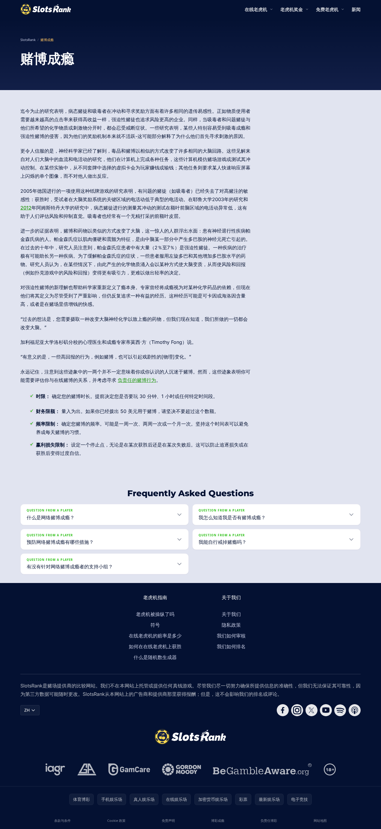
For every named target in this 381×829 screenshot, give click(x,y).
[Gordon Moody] (181, 769)
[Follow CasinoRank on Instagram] (297, 710)
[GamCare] (129, 769)
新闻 (356, 9)
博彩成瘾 (217, 820)
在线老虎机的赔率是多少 (155, 635)
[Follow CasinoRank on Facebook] (283, 710)
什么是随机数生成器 (155, 657)
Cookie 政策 (116, 820)
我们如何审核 (231, 635)
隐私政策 (231, 625)
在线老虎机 (256, 9)
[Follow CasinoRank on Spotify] (340, 710)
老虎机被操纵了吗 (155, 614)
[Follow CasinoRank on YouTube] (326, 710)
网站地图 (320, 820)
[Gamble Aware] (262, 769)
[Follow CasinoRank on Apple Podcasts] (355, 710)
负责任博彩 (269, 820)
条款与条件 (62, 820)
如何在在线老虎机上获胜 (155, 646)
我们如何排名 (231, 646)
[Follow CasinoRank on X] (312, 710)
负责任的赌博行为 (137, 380)
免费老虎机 (327, 9)
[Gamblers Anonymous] (86, 769)
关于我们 (231, 614)
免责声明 (168, 820)
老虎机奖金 (291, 9)
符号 (155, 625)
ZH (27, 710)
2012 (25, 208)
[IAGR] (55, 769)
